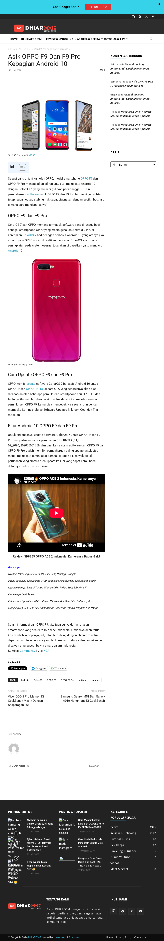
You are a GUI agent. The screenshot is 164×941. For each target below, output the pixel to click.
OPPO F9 (86, 178)
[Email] (75, 86)
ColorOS (28, 235)
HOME (14, 39)
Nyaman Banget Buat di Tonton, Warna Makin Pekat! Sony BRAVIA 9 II (47, 587)
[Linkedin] (66, 86)
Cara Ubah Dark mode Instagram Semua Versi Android (90, 843)
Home (109, 937)
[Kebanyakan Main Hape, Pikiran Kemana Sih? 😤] (16, 872)
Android (13, 250)
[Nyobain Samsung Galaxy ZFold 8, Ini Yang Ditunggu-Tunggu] (16, 833)
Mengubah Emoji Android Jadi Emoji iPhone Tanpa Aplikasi (130, 69)
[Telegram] (140, 16)
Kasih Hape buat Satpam (22, 594)
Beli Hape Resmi (31, 39)
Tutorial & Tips (114, 39)
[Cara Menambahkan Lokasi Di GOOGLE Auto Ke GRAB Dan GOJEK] (67, 826)
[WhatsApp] (56, 86)
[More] (93, 86)
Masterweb (59, 937)
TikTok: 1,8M (98, 7)
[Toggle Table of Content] (20, 167)
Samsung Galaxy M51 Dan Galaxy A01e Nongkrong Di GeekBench (83, 699)
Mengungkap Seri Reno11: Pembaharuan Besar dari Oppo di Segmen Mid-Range (53, 607)
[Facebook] (38, 86)
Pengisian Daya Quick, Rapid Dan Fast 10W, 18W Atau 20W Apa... (90, 862)
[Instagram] (133, 16)
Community (27, 651)
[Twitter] (146, 16)
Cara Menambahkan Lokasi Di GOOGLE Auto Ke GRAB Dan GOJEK (91, 824)
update (30, 384)
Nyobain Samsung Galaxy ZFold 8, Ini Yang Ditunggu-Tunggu (42, 573)
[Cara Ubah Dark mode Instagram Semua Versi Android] (67, 844)
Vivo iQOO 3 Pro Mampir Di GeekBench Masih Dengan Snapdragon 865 (26, 701)
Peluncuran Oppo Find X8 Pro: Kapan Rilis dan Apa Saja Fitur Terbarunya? (49, 601)
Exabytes (74, 937)
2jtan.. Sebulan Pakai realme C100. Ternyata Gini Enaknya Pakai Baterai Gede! (51, 580)
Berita (11, 49)
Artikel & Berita (88, 39)
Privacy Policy (123, 937)
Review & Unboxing (59, 39)
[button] (151, 39)
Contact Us (140, 937)
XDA (46, 651)
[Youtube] (153, 16)
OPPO (32, 154)
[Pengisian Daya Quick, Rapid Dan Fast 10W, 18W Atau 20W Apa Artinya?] (67, 862)
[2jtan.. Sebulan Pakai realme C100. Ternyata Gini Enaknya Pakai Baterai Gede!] (16, 858)
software (33, 194)
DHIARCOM (34, 937)
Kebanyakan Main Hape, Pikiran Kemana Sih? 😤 (39, 866)
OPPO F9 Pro (34, 389)
